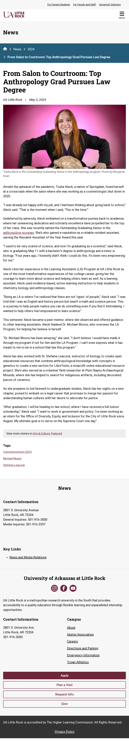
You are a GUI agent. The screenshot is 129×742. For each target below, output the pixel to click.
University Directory (110, 4)
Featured (56, 433)
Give (64, 704)
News (17, 49)
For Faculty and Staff (84, 4)
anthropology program (18, 233)
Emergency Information (83, 655)
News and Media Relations (27, 557)
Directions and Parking (82, 648)
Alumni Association (80, 634)
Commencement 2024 (17, 452)
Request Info (64, 694)
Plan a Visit (65, 685)
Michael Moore (12, 458)
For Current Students (58, 4)
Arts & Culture (41, 433)
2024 (31, 49)
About (71, 627)
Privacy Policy (64, 732)
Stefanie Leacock (14, 465)
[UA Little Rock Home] (5, 49)
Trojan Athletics (78, 662)
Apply (65, 675)
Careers (72, 641)
